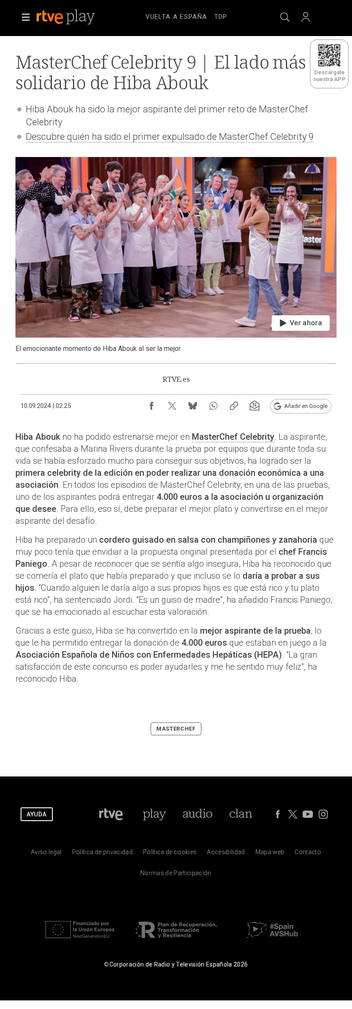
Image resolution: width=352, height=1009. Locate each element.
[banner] (77, 17)
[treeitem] (176, 17)
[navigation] (186, 15)
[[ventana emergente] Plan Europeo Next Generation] (80, 940)
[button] (25, 17)
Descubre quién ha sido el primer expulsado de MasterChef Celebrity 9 (170, 136)
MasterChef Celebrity (233, 437)
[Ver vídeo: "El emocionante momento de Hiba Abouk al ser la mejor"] (176, 255)
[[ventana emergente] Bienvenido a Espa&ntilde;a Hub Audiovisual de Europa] (272, 940)
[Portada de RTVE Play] (66, 17)
